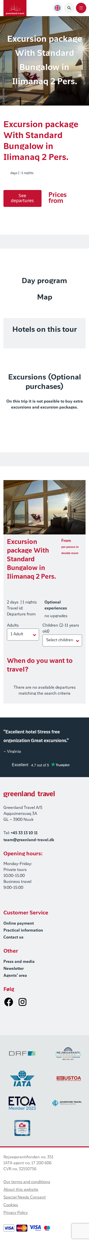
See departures (22, 198)
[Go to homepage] (14, 8)
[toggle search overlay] (69, 8)
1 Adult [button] (17, 634)
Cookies (10, 1205)
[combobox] (57, 8)
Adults (13, 625)
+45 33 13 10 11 (24, 833)
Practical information (23, 930)
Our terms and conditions (26, 1182)
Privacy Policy (15, 1213)
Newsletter (13, 969)
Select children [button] (59, 640)
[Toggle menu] (81, 8)
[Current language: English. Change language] (57, 8)
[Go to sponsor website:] (22, 1053)
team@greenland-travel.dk (28, 840)
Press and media (19, 962)
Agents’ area (15, 976)
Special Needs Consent (24, 1197)
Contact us (13, 937)
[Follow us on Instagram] (22, 1002)
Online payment (18, 923)
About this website (20, 1190)
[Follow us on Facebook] (8, 1002)
